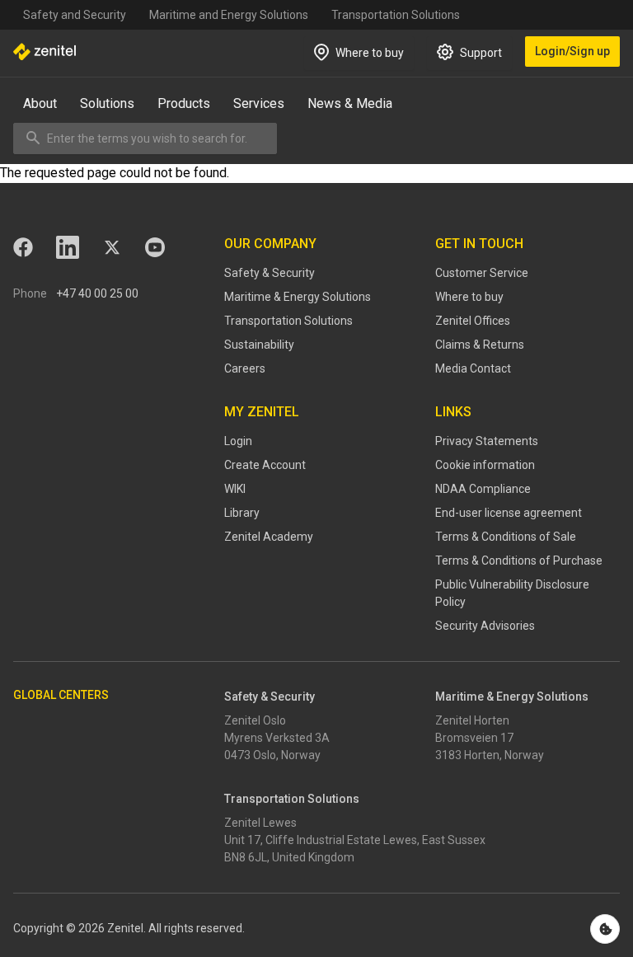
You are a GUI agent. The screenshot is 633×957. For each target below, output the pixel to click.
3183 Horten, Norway (489, 755)
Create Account (265, 464)
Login (238, 441)
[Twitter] (112, 247)
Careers (244, 368)
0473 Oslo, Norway (272, 755)
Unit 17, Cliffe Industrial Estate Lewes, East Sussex (354, 840)
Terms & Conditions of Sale (505, 536)
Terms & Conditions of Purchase (519, 560)
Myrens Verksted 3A (277, 737)
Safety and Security (74, 14)
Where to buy (469, 296)
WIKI (235, 488)
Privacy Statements (486, 441)
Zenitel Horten (472, 720)
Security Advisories (485, 625)
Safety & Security (269, 272)
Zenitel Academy (268, 536)
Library (242, 512)
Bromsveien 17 (474, 737)
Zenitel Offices (472, 320)
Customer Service (481, 272)
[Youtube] (155, 247)
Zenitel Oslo (255, 720)
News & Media (349, 103)
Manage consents (605, 929)
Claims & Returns (479, 344)
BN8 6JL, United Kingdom (289, 857)
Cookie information (485, 464)
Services (258, 103)
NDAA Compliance (483, 488)
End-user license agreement (508, 512)
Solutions (107, 103)
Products (183, 103)
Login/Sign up (572, 51)
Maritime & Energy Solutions (297, 296)
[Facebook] (23, 247)
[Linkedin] (67, 247)
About (40, 103)
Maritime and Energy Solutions (228, 14)
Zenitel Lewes (260, 822)
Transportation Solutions (395, 14)
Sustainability (259, 344)
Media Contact (473, 368)
